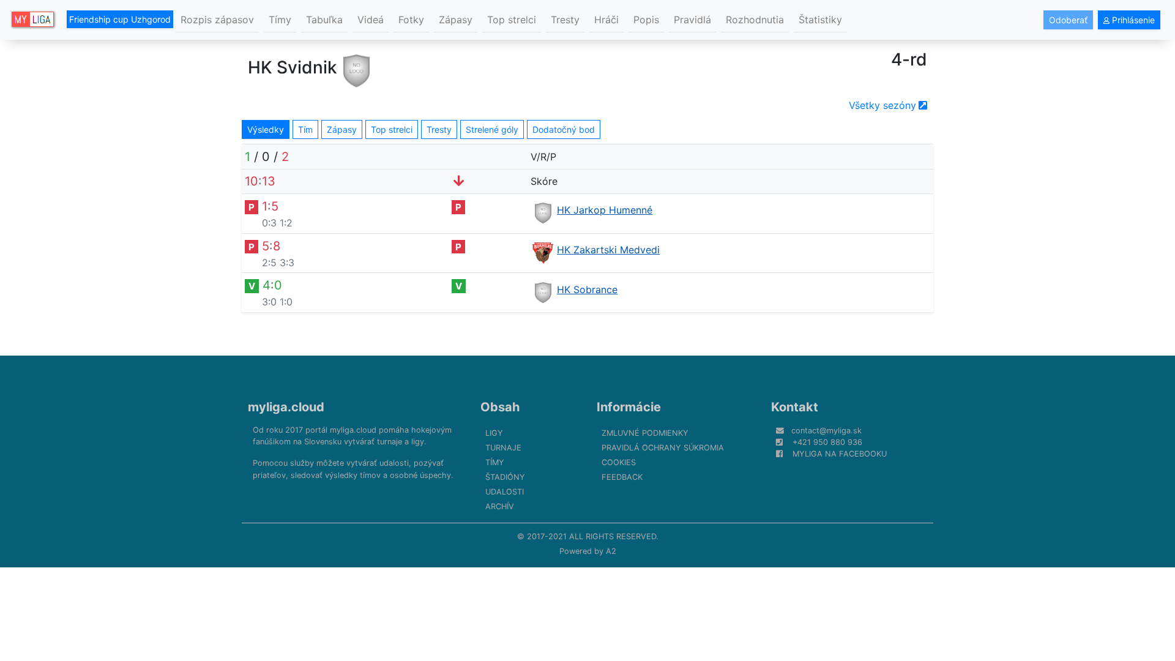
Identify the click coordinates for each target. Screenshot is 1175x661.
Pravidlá (692, 19)
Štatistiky (820, 19)
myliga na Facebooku (840, 453)
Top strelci (511, 19)
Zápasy (455, 19)
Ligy (494, 433)
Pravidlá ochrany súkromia (663, 447)
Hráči (606, 19)
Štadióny (505, 477)
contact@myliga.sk (826, 430)
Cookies (619, 462)
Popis (646, 19)
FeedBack (622, 477)
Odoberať (1068, 20)
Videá (370, 19)
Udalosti (504, 491)
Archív (499, 506)
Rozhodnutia (755, 19)
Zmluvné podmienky (645, 433)
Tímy (280, 19)
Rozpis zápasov (217, 19)
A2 (611, 551)
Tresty (565, 19)
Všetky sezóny (882, 105)
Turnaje (503, 447)
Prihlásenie (1132, 20)
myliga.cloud (286, 407)
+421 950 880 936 (827, 442)
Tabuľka (324, 19)
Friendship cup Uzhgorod (120, 19)
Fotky (411, 19)
